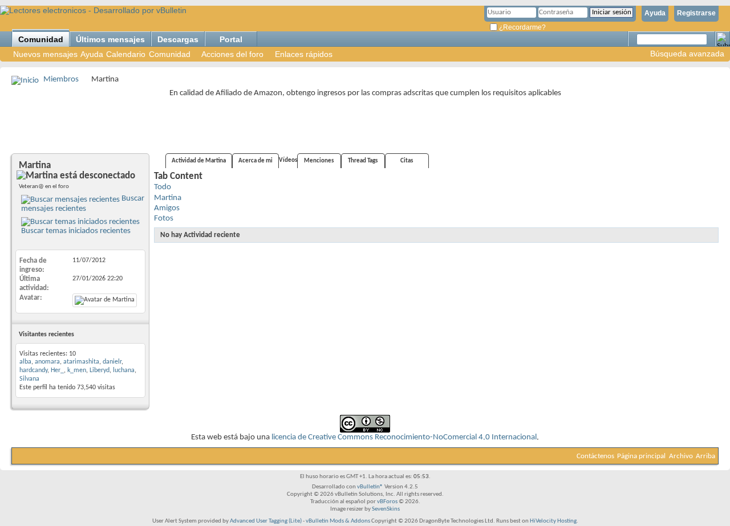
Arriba (705, 456)
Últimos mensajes (110, 39)
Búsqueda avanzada (687, 53)
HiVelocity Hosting (553, 521)
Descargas (177, 39)
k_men (76, 370)
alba (25, 361)
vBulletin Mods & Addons (338, 521)
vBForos (387, 502)
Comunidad (40, 39)
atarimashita (81, 361)
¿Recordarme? (521, 27)
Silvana (29, 379)
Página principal (641, 456)
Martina (167, 198)
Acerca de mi (255, 161)
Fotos (163, 218)
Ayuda (655, 13)
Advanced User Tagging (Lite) (266, 521)
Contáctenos (595, 456)
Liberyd (100, 370)
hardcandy (33, 370)
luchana (124, 370)
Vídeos (288, 160)
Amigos (167, 208)
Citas (406, 161)
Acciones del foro (232, 54)
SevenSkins (386, 509)
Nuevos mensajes (45, 54)
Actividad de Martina (199, 161)
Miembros (61, 79)
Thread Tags (363, 161)
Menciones (319, 161)
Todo (162, 187)
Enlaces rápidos (303, 54)
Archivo (681, 456)
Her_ (57, 370)
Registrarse (696, 13)
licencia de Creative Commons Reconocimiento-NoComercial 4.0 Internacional (404, 437)
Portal (231, 39)
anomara (47, 361)
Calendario (125, 54)
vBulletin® (370, 487)
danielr (112, 361)
